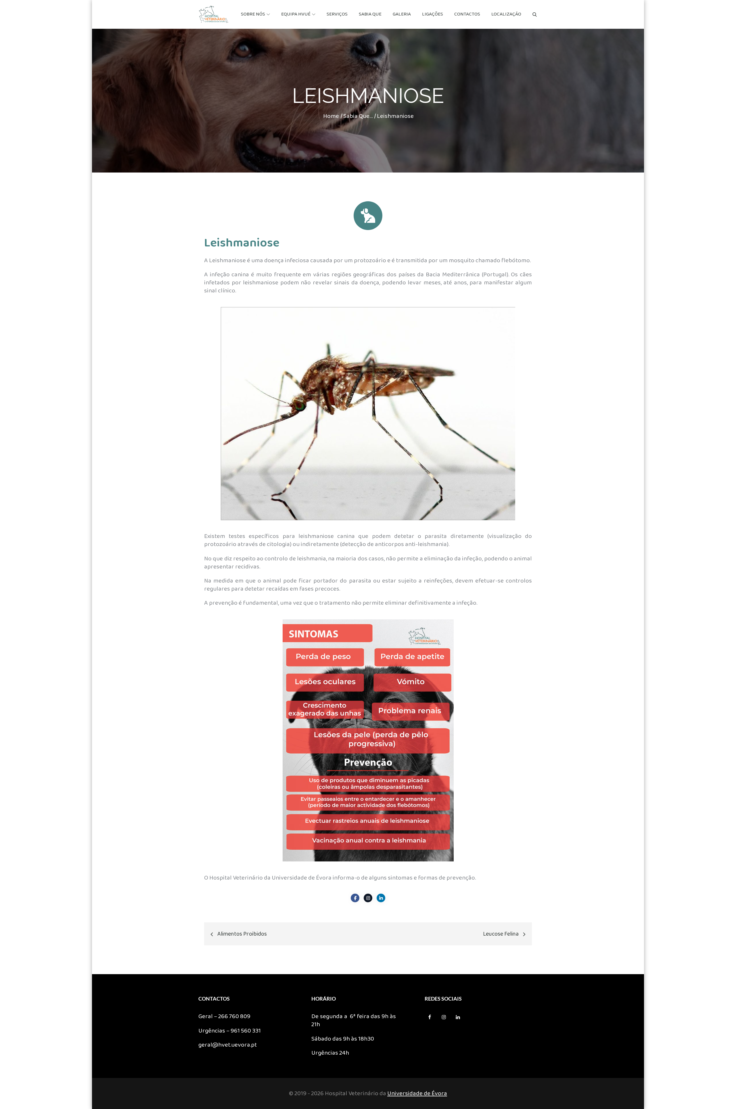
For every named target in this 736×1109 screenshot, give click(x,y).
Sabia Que (370, 14)
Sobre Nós (253, 14)
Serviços (337, 14)
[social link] (355, 898)
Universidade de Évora (417, 1093)
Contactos (467, 14)
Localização (506, 14)
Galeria (402, 14)
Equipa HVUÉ (295, 14)
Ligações (432, 14)
